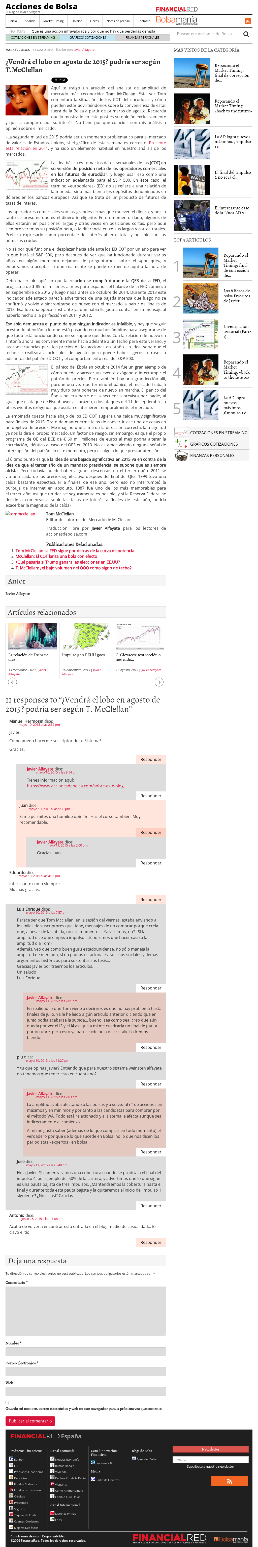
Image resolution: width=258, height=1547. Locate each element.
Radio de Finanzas (107, 1480)
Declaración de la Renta (70, 1478)
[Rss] (248, 21)
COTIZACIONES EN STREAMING (33, 37)
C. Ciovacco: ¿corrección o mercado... (138, 657)
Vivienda (60, 1472)
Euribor (18, 1459)
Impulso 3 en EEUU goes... (85, 654)
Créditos (19, 1496)
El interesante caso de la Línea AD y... (232, 210)
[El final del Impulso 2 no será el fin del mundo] (192, 180)
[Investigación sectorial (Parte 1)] (200, 333)
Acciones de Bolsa (42, 6)
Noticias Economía (66, 1459)
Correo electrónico (22, 1363)
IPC (15, 1466)
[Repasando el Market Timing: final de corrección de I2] (192, 73)
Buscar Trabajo (64, 1466)
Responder (151, 759)
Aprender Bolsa (146, 1459)
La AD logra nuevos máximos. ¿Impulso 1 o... (233, 141)
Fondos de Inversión (27, 1490)
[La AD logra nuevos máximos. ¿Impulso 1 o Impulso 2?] (192, 144)
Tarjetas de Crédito (26, 1515)
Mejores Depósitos (25, 1528)
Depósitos (20, 1478)
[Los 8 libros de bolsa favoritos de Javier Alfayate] (200, 298)
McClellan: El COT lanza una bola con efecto (56, 556)
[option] (32, 651)
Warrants (60, 1484)
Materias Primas (65, 1513)
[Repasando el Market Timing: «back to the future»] (192, 108)
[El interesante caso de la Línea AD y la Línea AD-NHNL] (192, 215)
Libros (94, 21)
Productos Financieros (28, 1472)
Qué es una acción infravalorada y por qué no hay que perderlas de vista (93, 31)
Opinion (77, 21)
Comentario (17, 1282)
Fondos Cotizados (25, 1484)
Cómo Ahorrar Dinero (68, 1490)
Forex (58, 1520)
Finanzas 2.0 (103, 1463)
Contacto (144, 21)
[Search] (246, 34)
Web (9, 1383)
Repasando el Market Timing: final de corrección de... (232, 73)
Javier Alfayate (84, 49)
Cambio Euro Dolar (67, 1497)
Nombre (14, 1343)
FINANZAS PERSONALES (142, 37)
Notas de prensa (118, 21)
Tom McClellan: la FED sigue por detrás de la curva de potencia (75, 550)
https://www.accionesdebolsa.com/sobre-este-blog (75, 786)
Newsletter (210, 1449)
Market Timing (53, 21)
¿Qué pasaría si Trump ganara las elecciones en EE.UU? (68, 562)
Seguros (18, 1509)
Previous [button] (12, 684)
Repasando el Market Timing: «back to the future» (233, 106)
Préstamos (20, 1503)
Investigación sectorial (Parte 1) (237, 331)
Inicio (13, 21)
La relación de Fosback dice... (28, 657)
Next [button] (159, 684)
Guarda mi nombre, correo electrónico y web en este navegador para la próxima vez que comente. (84, 1408)
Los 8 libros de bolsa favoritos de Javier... (236, 295)
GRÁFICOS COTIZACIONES (88, 37)
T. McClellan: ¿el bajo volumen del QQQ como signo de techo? (74, 568)
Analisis (30, 21)
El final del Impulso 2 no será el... (233, 175)
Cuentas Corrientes (26, 1521)
